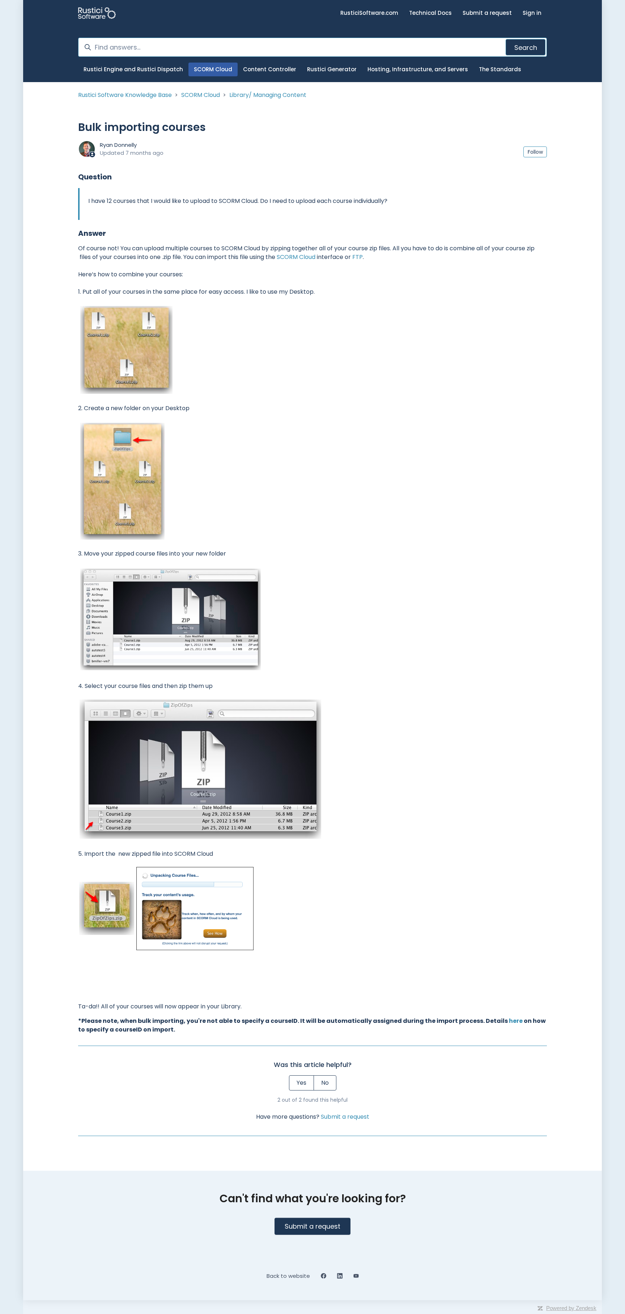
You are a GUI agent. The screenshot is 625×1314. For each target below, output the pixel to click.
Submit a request (487, 13)
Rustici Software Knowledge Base (125, 95)
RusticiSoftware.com (369, 13)
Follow (535, 152)
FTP (357, 257)
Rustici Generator (332, 69)
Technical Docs (430, 13)
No (325, 1083)
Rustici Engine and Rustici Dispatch (133, 69)
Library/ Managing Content (267, 95)
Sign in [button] (532, 13)
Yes (301, 1083)
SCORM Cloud (213, 69)
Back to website (288, 1276)
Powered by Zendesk (571, 1308)
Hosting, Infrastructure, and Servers (417, 69)
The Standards (500, 69)
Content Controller (269, 69)
